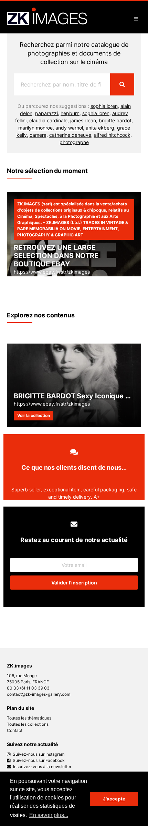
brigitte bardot (115, 120)
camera (38, 135)
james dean (83, 120)
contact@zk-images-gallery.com (38, 694)
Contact (14, 730)
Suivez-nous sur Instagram (37, 754)
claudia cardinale (48, 120)
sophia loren (104, 106)
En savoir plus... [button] (48, 815)
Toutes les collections (28, 724)
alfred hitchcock (112, 135)
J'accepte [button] (114, 799)
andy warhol (69, 128)
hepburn (70, 113)
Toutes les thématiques (29, 718)
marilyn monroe (35, 128)
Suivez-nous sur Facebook (38, 760)
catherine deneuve (70, 135)
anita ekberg (100, 128)
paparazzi (46, 113)
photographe (74, 142)
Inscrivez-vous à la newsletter (41, 766)
